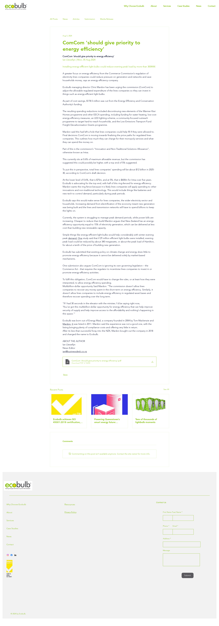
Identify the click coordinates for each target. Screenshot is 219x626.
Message (166, 550)
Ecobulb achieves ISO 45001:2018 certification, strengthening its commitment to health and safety (67, 421)
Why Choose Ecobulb (10, 504)
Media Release (106, 19)
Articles (76, 19)
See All (166, 389)
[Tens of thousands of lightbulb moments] (150, 404)
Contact (10, 544)
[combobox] (181, 544)
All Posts (54, 19)
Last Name (177, 512)
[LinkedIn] (15, 555)
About (9, 512)
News (65, 19)
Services (10, 520)
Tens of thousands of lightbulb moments (146, 421)
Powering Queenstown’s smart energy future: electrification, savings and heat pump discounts (108, 421)
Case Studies (10, 528)
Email (175, 526)
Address (166, 538)
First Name (167, 512)
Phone (165, 526)
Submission (90, 19)
